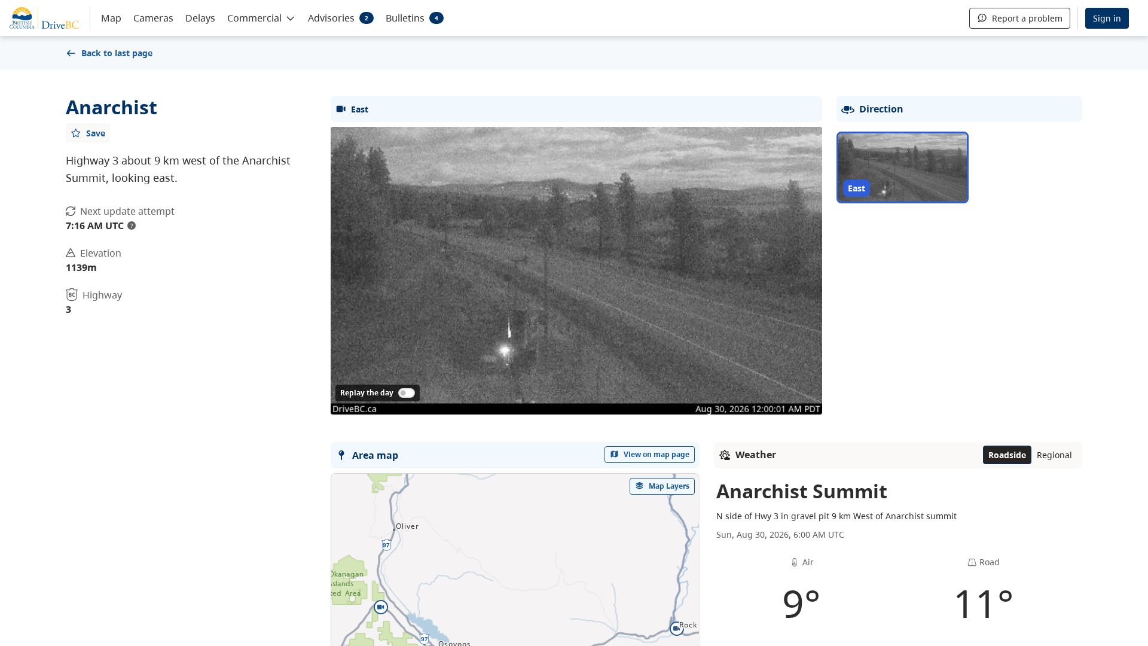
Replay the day (366, 393)
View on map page (656, 454)
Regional (1054, 455)
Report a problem (1027, 18)
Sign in (1107, 18)
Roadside (1007, 455)
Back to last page (116, 53)
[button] (261, 17)
